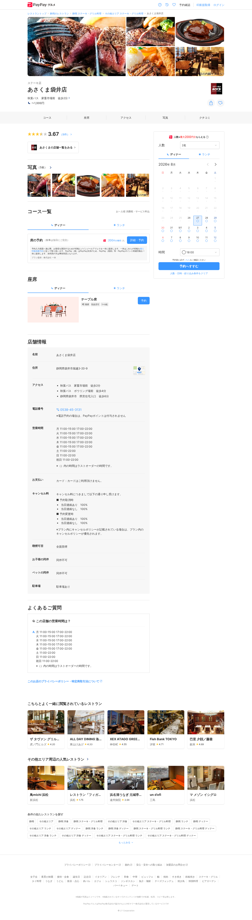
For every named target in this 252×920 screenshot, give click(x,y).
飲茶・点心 (73, 881)
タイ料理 (36, 881)
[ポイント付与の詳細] (207, 137)
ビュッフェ (147, 876)
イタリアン (101, 876)
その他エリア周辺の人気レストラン (56, 759)
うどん (59, 881)
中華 (135, 876)
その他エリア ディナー (68, 828)
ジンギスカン (128, 881)
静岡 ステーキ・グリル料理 (88, 821)
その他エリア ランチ (40, 828)
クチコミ (204, 117)
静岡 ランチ (182, 821)
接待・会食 (63, 876)
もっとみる (124, 842)
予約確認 (184, 5)
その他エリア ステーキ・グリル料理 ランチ (119, 835)
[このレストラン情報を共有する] (211, 103)
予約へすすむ (189, 266)
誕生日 (76, 876)
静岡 (31, 821)
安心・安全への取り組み (149, 864)
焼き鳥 (181, 881)
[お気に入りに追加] (220, 103)
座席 (86, 117)
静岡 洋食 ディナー (118, 828)
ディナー (175, 154)
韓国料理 (193, 881)
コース (47, 117)
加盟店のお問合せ (175, 864)
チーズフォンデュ (164, 881)
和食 (126, 876)
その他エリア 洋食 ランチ (43, 835)
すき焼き (177, 876)
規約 (127, 864)
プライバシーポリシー (76, 864)
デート (135, 885)
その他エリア (46, 821)
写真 (165, 117)
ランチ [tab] (121, 225)
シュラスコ (111, 881)
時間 (161, 252)
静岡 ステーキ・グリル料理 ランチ (152, 828)
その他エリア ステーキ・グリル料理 (151, 821)
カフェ (97, 881)
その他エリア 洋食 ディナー (76, 835)
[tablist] (89, 226)
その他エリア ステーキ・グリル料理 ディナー (171, 835)
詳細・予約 (137, 240)
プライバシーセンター (106, 864)
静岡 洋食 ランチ (94, 828)
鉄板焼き (190, 876)
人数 (161, 145)
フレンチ (115, 876)
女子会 (33, 876)
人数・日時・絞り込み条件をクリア (189, 273)
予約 (143, 300)
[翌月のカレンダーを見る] (216, 164)
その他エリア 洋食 (117, 821)
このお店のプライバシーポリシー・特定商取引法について (63, 681)
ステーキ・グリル (208, 876)
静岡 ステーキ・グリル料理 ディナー (194, 828)
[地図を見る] (139, 370)
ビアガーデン (209, 881)
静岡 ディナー (200, 821)
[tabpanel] (89, 248)
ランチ (206, 154)
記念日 (87, 876)
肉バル (86, 881)
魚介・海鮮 (145, 881)
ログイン (218, 5)
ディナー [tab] (59, 225)
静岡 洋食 (63, 821)
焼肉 (165, 876)
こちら (187, 260)
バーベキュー (120, 885)
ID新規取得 (203, 5)
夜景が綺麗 (47, 876)
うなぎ (48, 881)
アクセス (126, 117)
